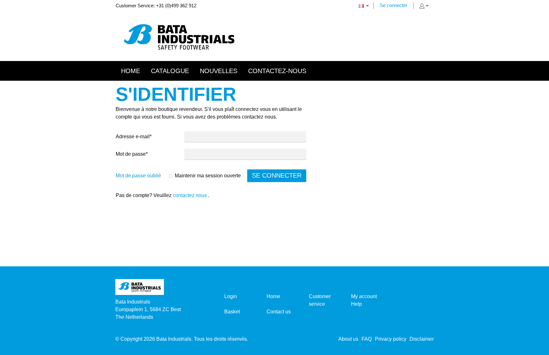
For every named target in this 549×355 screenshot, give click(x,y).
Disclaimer (422, 339)
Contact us (279, 311)
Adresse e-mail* (134, 136)
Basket (232, 311)
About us (348, 339)
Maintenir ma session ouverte (208, 175)
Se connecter (393, 5)
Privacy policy (390, 339)
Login (230, 296)
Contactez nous (190, 195)
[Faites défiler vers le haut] (535, 348)
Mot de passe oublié (138, 175)
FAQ (367, 339)
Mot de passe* (132, 154)
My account (364, 296)
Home (273, 296)
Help (356, 304)
